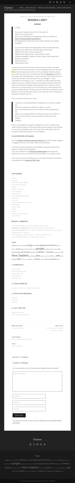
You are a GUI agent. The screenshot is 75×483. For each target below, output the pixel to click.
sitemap (14, 259)
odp (29, 256)
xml (58, 259)
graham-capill (53, 249)
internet (14, 252)
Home (21, 7)
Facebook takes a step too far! (33, 237)
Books (14, 178)
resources (50, 74)
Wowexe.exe (16, 278)
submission (24, 259)
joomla (26, 252)
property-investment (45, 256)
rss (52, 256)
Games (14, 187)
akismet (19, 245)
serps (61, 256)
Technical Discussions (46, 7)
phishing (33, 256)
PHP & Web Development (20, 196)
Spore (14, 209)
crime (37, 245)
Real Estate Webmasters (38, 151)
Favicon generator (19, 271)
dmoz (58, 245)
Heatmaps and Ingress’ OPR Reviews (35, 226)
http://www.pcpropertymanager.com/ (28, 39)
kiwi (36, 252)
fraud (34, 249)
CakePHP (15, 180)
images (59, 249)
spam (19, 259)
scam (54, 256)
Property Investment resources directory (31, 140)
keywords (32, 252)
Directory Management (20, 182)
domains (14, 249)
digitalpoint (44, 245)
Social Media (16, 207)
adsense (14, 245)
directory (53, 245)
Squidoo (15, 300)
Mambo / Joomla (18, 189)
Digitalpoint (16, 269)
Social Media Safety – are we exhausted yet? (35, 234)
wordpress (53, 259)
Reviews (15, 200)
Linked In (15, 298)
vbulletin (37, 259)
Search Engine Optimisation (44, 16)
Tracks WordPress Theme (30, 481)
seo (58, 255)
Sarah (14, 234)
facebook (22, 249)
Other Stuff (16, 193)
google (40, 248)
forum (26, 249)
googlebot (47, 249)
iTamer (8, 7)
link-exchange (17, 346)
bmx (33, 245)
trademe (30, 259)
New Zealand (30, 7)
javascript (20, 252)
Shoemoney (16, 204)
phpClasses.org (17, 273)
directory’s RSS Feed (33, 160)
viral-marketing (44, 259)
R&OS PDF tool (17, 276)
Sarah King (16, 226)
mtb (62, 252)
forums (30, 249)
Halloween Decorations (21, 314)
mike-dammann (57, 252)
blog (29, 245)
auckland (24, 245)
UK (33, 259)
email (18, 249)
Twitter (14, 302)
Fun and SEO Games (19, 184)
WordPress (16, 216)
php (38, 255)
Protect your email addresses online (26, 288)
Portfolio (15, 198)
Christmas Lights (18, 312)
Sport (14, 211)
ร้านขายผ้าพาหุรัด (17, 230)
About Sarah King (64, 7)
